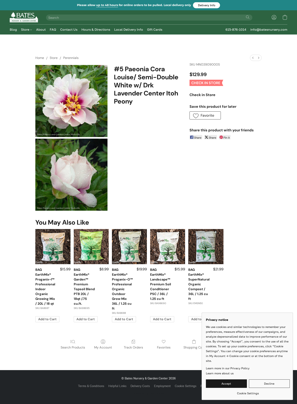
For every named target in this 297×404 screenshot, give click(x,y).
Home (39, 58)
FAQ (53, 29)
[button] (206, 5)
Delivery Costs (140, 386)
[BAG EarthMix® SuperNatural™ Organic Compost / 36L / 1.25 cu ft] (205, 246)
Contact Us (68, 29)
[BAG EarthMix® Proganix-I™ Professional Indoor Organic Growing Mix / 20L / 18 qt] (52, 246)
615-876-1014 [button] (235, 29)
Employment (162, 386)
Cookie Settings (185, 386)
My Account (103, 347)
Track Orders (133, 347)
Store (25, 29)
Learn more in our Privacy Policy (228, 368)
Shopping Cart (194, 347)
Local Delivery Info (128, 29)
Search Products (73, 347)
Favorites (164, 347)
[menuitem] (253, 58)
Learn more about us (220, 373)
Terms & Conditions (91, 386)
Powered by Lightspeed (148, 393)
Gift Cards (154, 29)
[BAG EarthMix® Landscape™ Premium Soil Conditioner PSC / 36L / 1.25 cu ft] (167, 246)
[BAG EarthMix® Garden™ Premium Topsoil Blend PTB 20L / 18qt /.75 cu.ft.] (91, 246)
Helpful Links (117, 386)
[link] (248, 392)
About (41, 29)
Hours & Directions (95, 29)
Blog (13, 29)
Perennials (71, 58)
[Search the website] (248, 17)
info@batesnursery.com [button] (268, 29)
